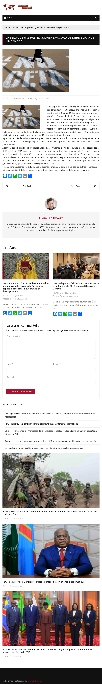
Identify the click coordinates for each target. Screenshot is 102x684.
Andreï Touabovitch (20, 299)
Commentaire (14, 336)
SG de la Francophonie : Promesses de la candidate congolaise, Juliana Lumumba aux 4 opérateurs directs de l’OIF (51, 432)
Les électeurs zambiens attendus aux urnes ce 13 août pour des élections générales (44, 448)
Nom (10, 364)
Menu (9, 18)
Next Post (75, 186)
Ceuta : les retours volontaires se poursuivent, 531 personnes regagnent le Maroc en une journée (50, 441)
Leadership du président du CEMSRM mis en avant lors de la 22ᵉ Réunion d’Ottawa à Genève (76, 286)
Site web (11, 377)
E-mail (57, 364)
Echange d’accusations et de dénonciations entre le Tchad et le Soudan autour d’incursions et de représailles (50, 415)
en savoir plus (68, 230)
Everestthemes (35, 681)
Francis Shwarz (43, 98)
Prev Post (27, 186)
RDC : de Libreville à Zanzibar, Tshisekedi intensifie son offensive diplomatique (41, 423)
